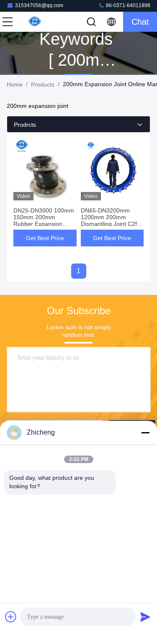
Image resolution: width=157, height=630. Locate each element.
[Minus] (145, 433)
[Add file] (11, 616)
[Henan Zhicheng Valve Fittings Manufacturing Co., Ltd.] (35, 22)
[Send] (145, 616)
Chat (140, 21)
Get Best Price (45, 238)
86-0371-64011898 (127, 5)
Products (42, 84)
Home (15, 84)
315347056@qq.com (39, 5)
